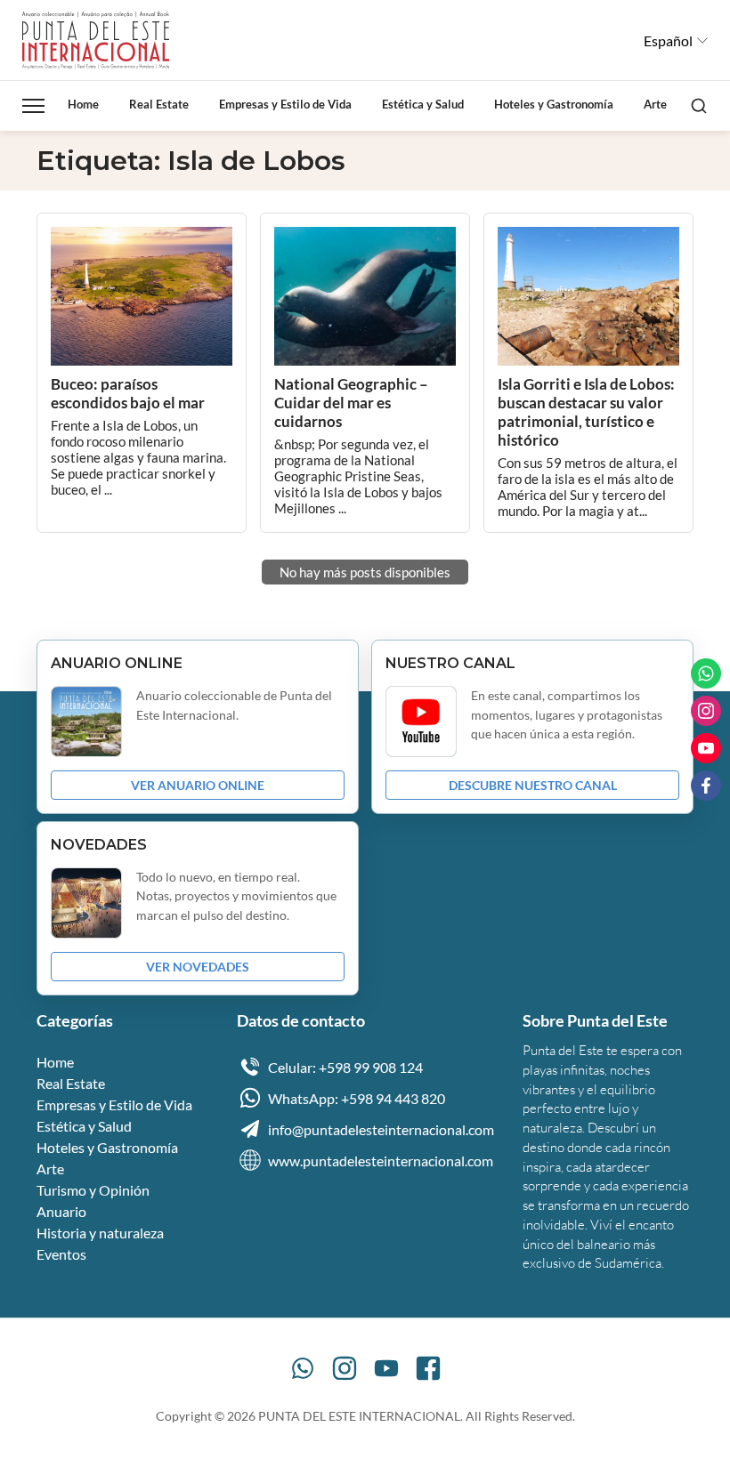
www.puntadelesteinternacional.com (380, 1160)
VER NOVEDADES (197, 966)
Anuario (61, 1211)
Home (83, 104)
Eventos (61, 1253)
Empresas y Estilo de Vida (285, 104)
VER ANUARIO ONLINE (197, 785)
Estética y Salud (423, 104)
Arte (655, 104)
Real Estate (159, 104)
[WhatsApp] (302, 1368)
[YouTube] (386, 1368)
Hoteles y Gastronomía (553, 104)
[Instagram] (344, 1368)
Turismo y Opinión (93, 1189)
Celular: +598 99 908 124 (345, 1067)
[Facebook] (428, 1368)
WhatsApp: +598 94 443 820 (356, 1098)
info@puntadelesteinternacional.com (381, 1129)
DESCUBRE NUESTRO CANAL (533, 785)
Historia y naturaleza (100, 1232)
